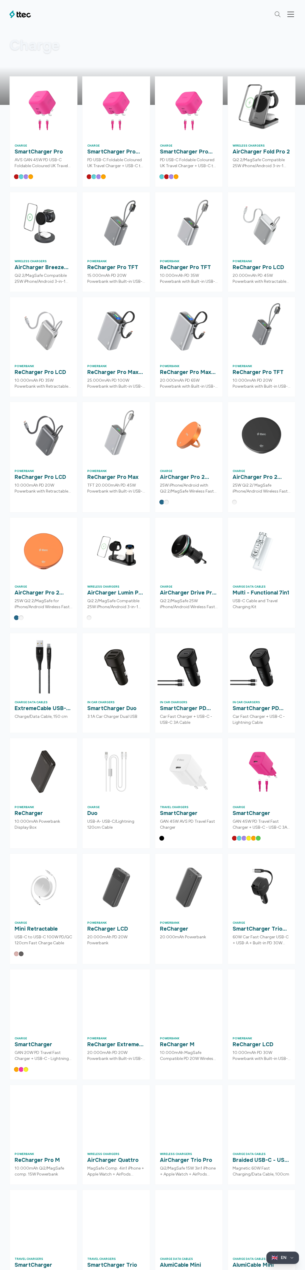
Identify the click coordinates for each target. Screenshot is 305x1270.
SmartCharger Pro (39, 151)
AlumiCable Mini (180, 1265)
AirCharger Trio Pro (186, 1160)
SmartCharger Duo (111, 708)
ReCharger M (177, 1044)
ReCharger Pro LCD (258, 267)
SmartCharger (178, 813)
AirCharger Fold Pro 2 (261, 151)
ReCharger (29, 813)
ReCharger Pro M (37, 1160)
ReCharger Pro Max (113, 477)
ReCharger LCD (107, 929)
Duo (92, 813)
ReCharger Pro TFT (112, 267)
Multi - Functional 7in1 (261, 592)
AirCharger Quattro (113, 1160)
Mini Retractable (36, 929)
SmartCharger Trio (112, 1265)
